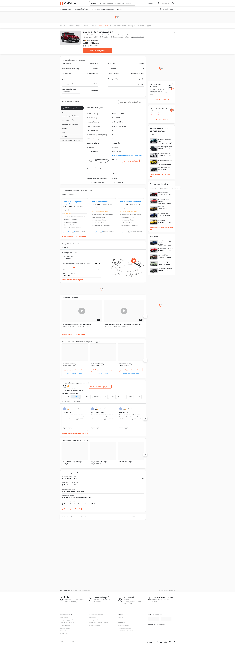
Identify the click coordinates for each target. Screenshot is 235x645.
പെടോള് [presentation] (64, 194)
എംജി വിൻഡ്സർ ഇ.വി (165, 268)
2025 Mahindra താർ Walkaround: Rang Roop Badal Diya (77, 324)
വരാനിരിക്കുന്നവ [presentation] (165, 134)
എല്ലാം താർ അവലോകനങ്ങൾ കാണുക (74, 434)
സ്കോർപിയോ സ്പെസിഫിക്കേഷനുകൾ (131, 370)
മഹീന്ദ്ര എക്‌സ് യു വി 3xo (164, 161)
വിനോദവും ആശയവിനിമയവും (71, 140)
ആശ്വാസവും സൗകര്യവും (70, 124)
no (141, 518)
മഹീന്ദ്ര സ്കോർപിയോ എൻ (164, 140)
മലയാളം (151, 3)
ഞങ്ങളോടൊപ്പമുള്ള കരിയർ (67, 620)
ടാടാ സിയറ (161, 220)
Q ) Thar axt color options (69, 480)
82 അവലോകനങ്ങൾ (92, 40)
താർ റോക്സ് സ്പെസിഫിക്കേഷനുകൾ (75, 370)
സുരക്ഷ (64, 136)
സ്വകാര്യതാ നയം (65, 625)
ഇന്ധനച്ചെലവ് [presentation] (65, 247)
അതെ (133, 518)
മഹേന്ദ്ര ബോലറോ (164, 167)
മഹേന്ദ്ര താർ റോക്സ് (69, 363)
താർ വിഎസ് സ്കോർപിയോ (131, 373)
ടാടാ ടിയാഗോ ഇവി (164, 262)
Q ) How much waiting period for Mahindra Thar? (77, 499)
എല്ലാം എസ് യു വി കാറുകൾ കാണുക (161, 227)
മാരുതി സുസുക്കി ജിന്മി (97, 363)
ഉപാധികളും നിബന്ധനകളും (67, 622)
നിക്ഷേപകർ (63, 630)
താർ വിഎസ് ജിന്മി (102, 373)
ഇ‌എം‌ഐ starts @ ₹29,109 (91, 45)
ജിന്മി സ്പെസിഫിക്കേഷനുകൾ (102, 370)
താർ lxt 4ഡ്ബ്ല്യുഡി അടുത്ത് (131, 202)
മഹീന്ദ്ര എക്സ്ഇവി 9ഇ (165, 248)
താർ (61, 25)
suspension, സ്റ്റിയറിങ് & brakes (70, 116)
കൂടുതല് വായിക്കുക (137, 37)
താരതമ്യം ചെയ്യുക (80, 231)
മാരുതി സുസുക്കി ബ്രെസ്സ (163, 200)
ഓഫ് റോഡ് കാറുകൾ (126, 463)
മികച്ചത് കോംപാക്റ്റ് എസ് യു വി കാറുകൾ (72, 464)
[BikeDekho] (153, 627)
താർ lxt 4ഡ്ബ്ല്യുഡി (99, 202)
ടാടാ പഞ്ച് (161, 206)
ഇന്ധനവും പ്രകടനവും (68, 112)
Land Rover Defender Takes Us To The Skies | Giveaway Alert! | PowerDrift (123, 324)
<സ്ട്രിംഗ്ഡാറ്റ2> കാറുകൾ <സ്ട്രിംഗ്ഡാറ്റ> (99, 464)
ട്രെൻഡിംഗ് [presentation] (153, 188)
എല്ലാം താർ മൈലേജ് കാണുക (71, 279)
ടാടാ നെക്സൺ (163, 213)
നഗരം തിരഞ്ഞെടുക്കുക (167, 9)
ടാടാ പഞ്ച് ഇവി (163, 255)
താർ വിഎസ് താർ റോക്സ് (75, 373)
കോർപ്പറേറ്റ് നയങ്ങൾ (65, 628)
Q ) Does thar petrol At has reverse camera (75, 486)
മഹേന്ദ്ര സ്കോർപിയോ (125, 363)
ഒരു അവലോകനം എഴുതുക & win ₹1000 (101, 386)
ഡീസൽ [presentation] (71, 194)
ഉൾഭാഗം (64, 128)
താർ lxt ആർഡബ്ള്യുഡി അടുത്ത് (72, 203)
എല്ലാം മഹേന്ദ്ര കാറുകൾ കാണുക (160, 174)
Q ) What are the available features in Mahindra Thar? (78, 505)
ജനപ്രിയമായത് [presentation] (154, 134)
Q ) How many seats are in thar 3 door (73, 492)
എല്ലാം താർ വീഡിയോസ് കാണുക (72, 334)
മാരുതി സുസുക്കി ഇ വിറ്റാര (164, 241)
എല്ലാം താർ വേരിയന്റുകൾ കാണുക (73, 236)
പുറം (63, 132)
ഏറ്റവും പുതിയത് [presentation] (164, 188)
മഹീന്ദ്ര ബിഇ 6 (163, 192)
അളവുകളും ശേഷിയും (68, 120)
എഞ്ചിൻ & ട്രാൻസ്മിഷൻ (69, 108)
